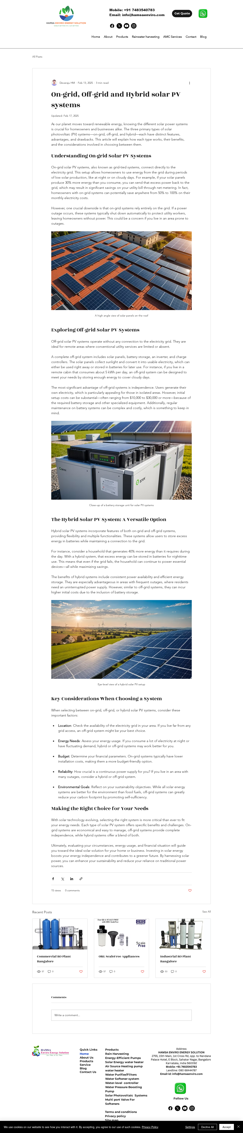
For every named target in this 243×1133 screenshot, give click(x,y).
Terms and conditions (121, 1112)
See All (206, 911)
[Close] (238, 1127)
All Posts (37, 56)
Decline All (207, 1127)
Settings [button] (190, 1127)
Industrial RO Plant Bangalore (175, 959)
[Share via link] (81, 879)
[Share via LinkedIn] (71, 879)
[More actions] (189, 82)
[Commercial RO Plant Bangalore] (59, 934)
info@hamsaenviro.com (143, 15)
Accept (226, 1127)
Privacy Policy (150, 1127)
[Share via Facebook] (53, 879)
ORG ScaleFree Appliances (119, 956)
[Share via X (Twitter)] (62, 879)
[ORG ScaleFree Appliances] (121, 934)
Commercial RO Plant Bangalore (54, 959)
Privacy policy (115, 1116)
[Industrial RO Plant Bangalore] (183, 934)
